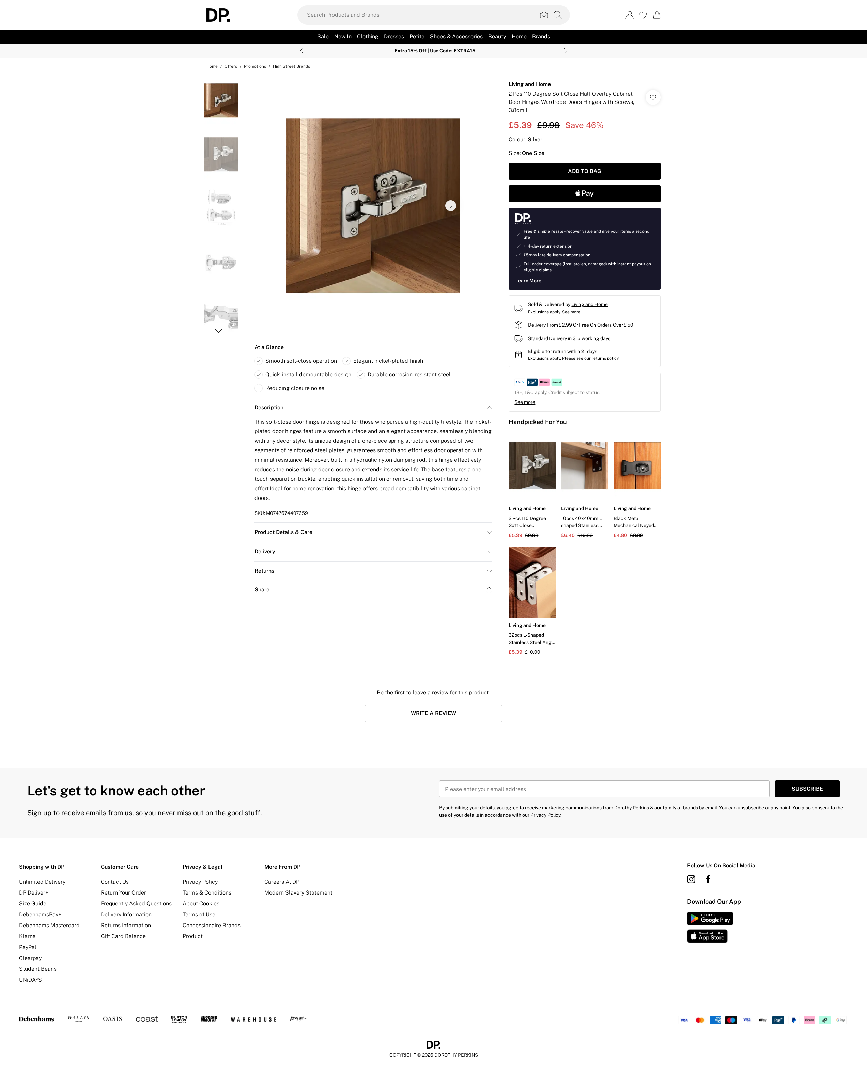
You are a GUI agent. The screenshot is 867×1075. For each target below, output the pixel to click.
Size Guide (32, 903)
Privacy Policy (200, 882)
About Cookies (201, 903)
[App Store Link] (710, 927)
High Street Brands (291, 66)
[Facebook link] (708, 879)
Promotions (255, 66)
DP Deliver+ (33, 892)
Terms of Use (199, 914)
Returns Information (126, 925)
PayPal (27, 947)
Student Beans (38, 969)
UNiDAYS (30, 980)
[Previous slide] (301, 50)
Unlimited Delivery (42, 882)
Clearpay (30, 958)
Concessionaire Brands (212, 925)
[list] (373, 205)
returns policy (605, 358)
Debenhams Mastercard (49, 925)
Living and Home (530, 84)
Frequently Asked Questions (136, 903)
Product (193, 936)
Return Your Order (123, 892)
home (212, 66)
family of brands (680, 807)
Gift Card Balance (123, 936)
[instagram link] (691, 879)
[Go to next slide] (450, 205)
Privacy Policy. (545, 815)
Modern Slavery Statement (298, 892)
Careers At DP (281, 882)
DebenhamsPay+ (40, 914)
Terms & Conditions (207, 892)
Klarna (27, 936)
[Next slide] (565, 50)
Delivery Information (126, 914)
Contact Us (115, 882)
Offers (231, 66)
